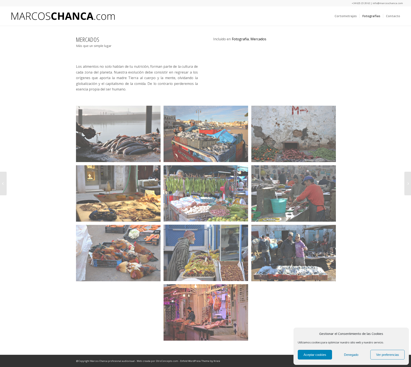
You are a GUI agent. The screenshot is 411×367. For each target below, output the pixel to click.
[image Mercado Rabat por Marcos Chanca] (207, 135)
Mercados (258, 39)
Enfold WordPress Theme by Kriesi (200, 360)
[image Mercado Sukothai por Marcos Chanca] (207, 195)
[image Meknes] (207, 314)
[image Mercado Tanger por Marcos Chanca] (295, 195)
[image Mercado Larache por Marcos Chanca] (207, 254)
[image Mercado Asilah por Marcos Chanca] (120, 254)
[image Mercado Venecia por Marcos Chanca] (120, 195)
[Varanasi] (3, 183)
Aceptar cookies (315, 354)
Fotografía (240, 39)
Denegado (351, 354)
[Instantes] (407, 183)
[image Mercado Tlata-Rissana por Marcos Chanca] (295, 254)
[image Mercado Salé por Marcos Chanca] (120, 135)
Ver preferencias (387, 354)
